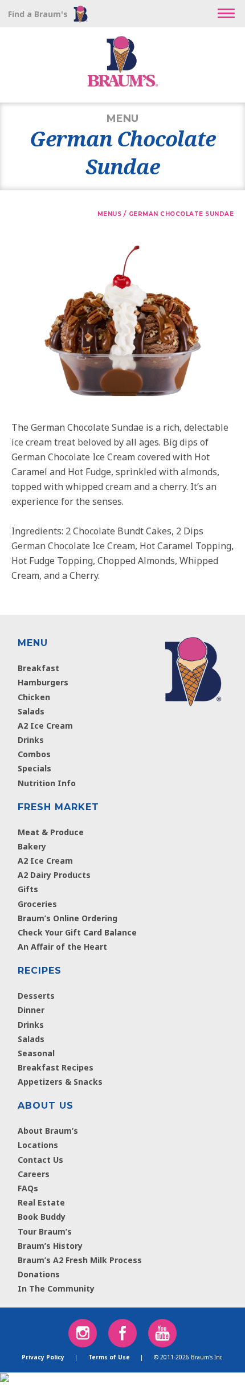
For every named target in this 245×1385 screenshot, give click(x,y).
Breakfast (38, 668)
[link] (193, 669)
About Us (46, 1105)
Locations (38, 1144)
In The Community (56, 1288)
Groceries (37, 903)
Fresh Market (58, 807)
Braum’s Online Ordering (67, 918)
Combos (34, 754)
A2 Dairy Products (54, 874)
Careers (34, 1174)
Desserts (36, 995)
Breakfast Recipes (55, 1067)
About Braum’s (48, 1130)
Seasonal (36, 1053)
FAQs (28, 1188)
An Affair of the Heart (62, 946)
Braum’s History (50, 1245)
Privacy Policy (43, 1357)
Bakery (32, 846)
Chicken (34, 697)
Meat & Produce (51, 832)
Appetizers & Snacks (60, 1081)
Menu (33, 643)
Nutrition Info (47, 783)
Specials (34, 768)
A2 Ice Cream (45, 725)
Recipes (40, 970)
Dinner (31, 1009)
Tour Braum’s (45, 1231)
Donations (39, 1274)
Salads (31, 711)
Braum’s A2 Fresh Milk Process (80, 1260)
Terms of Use (109, 1357)
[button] (226, 14)
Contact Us (40, 1159)
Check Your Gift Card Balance (77, 932)
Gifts (28, 889)
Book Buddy (42, 1216)
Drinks (31, 739)
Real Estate (41, 1202)
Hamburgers (43, 682)
